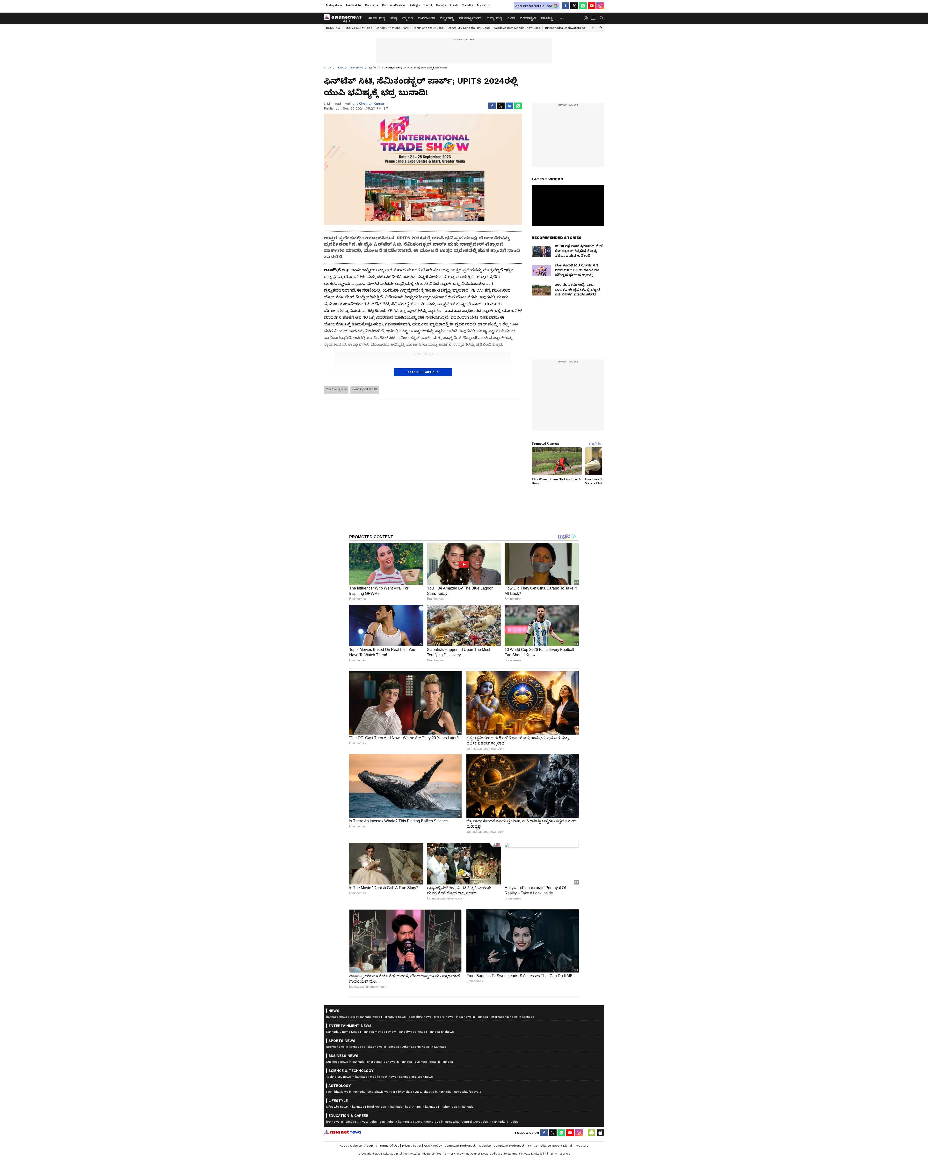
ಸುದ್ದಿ (393, 18)
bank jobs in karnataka (395, 1121)
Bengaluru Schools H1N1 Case (469, 27)
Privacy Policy (411, 1145)
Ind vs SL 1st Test (359, 27)
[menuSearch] (602, 18)
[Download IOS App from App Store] (600, 1132)
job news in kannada (341, 1121)
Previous (593, 27)
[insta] (600, 5)
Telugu (414, 5)
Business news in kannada (345, 1061)
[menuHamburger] (593, 18)
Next (600, 27)
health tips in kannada (421, 1106)
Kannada (371, 5)
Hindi (454, 5)
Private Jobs (368, 1121)
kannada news (336, 1016)
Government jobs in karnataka (437, 1121)
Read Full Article (422, 372)
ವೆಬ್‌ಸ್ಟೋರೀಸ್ (470, 18)
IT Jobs (512, 1121)
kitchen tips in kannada (456, 1106)
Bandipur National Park (392, 27)
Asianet (342, 1132)
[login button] (587, 18)
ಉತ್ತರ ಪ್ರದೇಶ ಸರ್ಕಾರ (364, 389)
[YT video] (591, 5)
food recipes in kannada (384, 1106)
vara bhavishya (401, 1091)
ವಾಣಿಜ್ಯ (547, 18)
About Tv (370, 1145)
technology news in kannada (346, 1076)
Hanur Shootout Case (428, 27)
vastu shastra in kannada (433, 1091)
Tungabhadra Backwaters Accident (570, 27)
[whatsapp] (583, 5)
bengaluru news (419, 1016)
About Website (351, 1145)
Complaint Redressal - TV (512, 1145)
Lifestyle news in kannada (345, 1106)
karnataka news (394, 1016)
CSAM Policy (433, 1145)
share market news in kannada (389, 1061)
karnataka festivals (467, 1091)
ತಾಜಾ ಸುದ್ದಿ (376, 18)
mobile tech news (383, 1076)
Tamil (428, 5)
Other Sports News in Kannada (424, 1046)
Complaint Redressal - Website (467, 1145)
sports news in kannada (343, 1046)
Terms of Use (389, 1145)
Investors (581, 1145)
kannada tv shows (441, 1031)
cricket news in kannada (381, 1046)
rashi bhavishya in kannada (345, 1091)
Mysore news (443, 1016)
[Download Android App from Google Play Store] (591, 1132)
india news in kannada (472, 1016)
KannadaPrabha (394, 5)
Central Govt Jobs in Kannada (483, 1121)
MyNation (484, 5)
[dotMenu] (562, 18)
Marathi (467, 5)
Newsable (353, 5)
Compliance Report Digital (553, 1145)
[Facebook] (565, 5)
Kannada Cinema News (342, 1031)
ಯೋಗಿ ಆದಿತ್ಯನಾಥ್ (336, 389)
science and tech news (416, 1076)
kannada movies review (379, 1031)
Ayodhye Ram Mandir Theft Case (517, 27)
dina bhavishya (377, 1091)
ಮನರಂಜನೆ (426, 18)
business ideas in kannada (433, 1061)
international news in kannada (512, 1016)
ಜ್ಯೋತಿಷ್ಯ (447, 18)
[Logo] (344, 18)
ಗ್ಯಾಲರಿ (407, 18)
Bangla (441, 5)
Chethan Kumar (371, 103)
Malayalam (334, 5)
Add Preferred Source (533, 6)
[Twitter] (574, 5)
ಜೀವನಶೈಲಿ (528, 18)
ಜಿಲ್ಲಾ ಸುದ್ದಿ (494, 18)
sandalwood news (412, 1031)
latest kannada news (365, 1016)
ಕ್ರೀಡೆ (511, 18)
